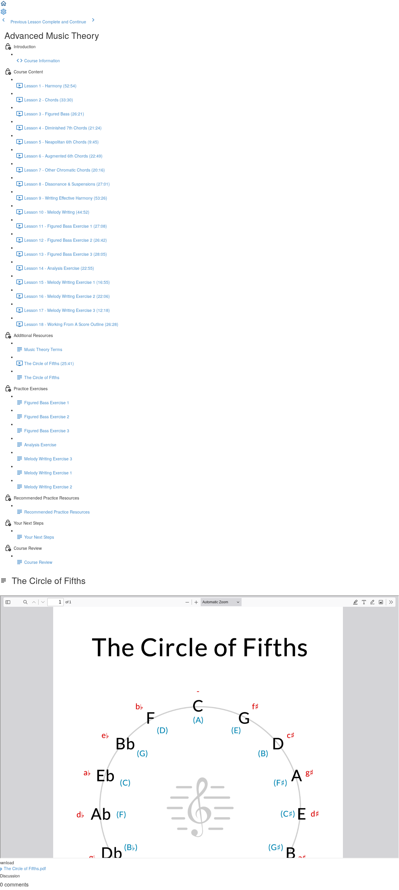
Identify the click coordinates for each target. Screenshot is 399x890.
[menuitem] (3, 13)
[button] (3, 5)
